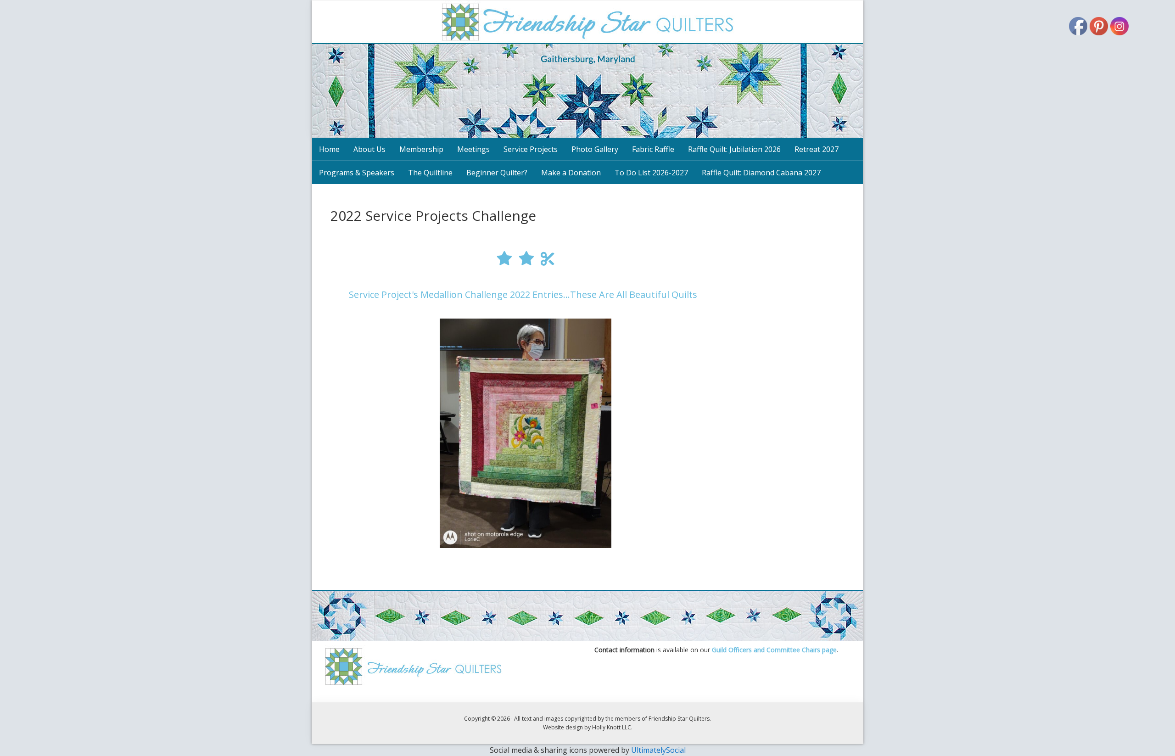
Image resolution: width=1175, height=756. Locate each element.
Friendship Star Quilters (587, 69)
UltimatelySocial (658, 750)
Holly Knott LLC (611, 727)
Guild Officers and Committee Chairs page (774, 649)
